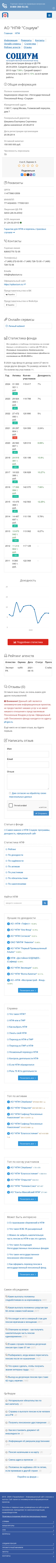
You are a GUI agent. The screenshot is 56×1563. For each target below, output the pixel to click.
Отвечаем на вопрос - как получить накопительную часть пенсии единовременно (24, 1333)
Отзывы (28, 47)
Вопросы (6, 1534)
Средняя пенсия (9, 1543)
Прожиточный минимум (12, 1547)
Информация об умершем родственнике (29, 1441)
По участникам (15, 872)
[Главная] (9, 15)
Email (10, 759)
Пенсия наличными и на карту (24, 1452)
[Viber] (31, 174)
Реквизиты (26, 40)
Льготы (5, 1552)
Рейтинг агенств (12, 47)
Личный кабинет (16, 326)
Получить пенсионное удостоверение (28, 1422)
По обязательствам (17, 878)
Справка (5, 1521)
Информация (11, 40)
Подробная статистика (29, 642)
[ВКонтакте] (22, 174)
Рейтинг (11, 849)
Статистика (30, 43)
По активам (13, 866)
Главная (8, 33)
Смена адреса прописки (21, 1459)
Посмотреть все (27, 990)
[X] (28, 174)
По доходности (15, 854)
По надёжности (15, 860)
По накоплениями (16, 883)
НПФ (17, 33)
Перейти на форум (27, 1476)
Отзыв (10, 771)
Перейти (11, 294)
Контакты (39, 40)
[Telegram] (34, 174)
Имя (9, 748)
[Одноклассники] (25, 174)
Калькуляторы (8, 1525)
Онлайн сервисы (12, 43)
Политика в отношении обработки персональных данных (24, 1516)
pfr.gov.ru (8, 721)
